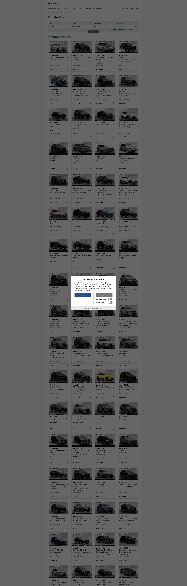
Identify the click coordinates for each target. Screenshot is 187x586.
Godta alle (82, 295)
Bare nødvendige (104, 295)
